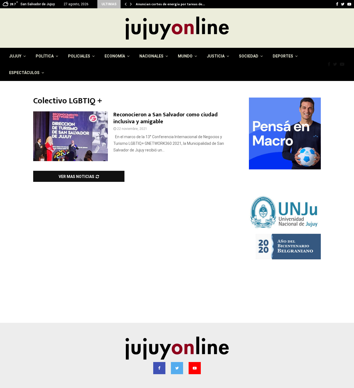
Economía (115, 56)
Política (45, 56)
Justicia (216, 56)
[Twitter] (336, 64)
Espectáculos (24, 72)
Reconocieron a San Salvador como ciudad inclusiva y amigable (165, 118)
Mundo (185, 56)
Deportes (283, 56)
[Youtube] (343, 64)
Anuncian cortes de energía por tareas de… (174, 4)
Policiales (79, 56)
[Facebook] (330, 64)
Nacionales (151, 56)
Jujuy (15, 56)
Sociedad (248, 56)
